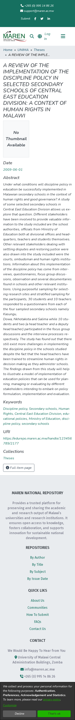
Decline (19, 714)
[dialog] (37, 701)
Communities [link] (38, 608)
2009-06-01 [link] (13, 169)
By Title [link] (37, 565)
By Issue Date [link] (37, 579)
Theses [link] (39, 50)
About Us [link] (37, 601)
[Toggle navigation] (63, 36)
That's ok (54, 714)
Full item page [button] (20, 468)
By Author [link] (37, 557)
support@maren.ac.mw (39, 11)
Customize (9, 705)
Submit (25, 19)
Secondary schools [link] (43, 408)
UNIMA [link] (23, 50)
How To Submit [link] (37, 615)
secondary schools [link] (35, 423)
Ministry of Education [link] (44, 418)
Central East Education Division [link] (38, 413)
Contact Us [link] (37, 629)
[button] (14, 36)
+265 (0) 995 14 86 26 (39, 6)
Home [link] (7, 50)
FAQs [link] (37, 622)
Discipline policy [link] (15, 408)
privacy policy (51, 699)
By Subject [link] (38, 572)
